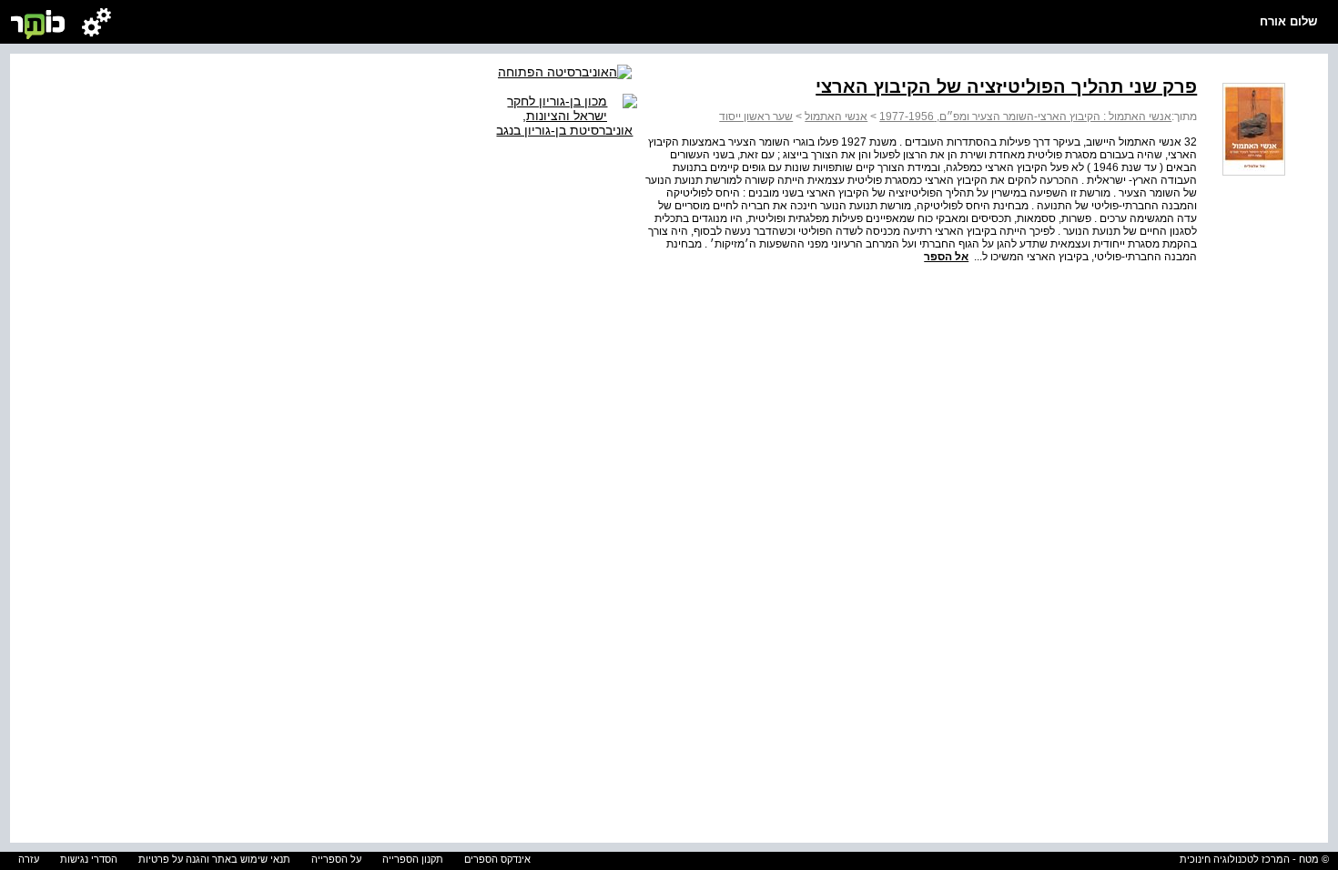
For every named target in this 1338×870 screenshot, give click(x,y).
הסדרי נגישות (88, 859)
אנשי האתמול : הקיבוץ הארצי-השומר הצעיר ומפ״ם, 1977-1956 (1025, 116)
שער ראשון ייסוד (756, 116)
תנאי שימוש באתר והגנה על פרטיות (214, 859)
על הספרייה (336, 859)
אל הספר (946, 256)
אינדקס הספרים (497, 859)
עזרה (28, 859)
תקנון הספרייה (412, 859)
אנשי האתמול (836, 116)
